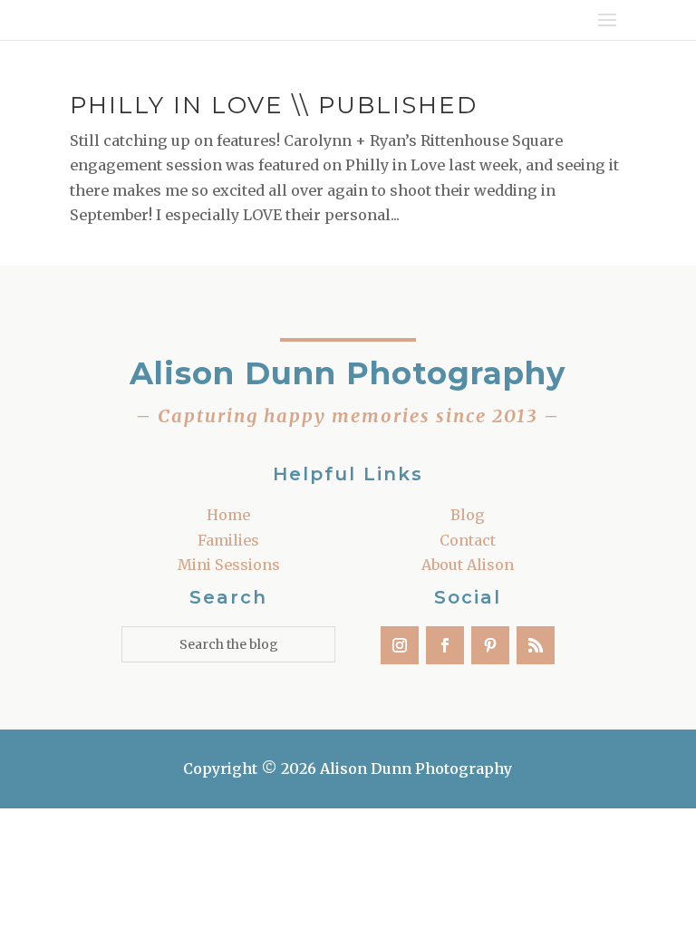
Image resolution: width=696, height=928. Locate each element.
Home (228, 515)
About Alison (467, 565)
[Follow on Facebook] (445, 645)
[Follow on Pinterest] (490, 645)
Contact (468, 540)
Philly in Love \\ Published (274, 105)
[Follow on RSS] (536, 645)
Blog (467, 515)
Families (228, 540)
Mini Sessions (229, 565)
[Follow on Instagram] (400, 645)
